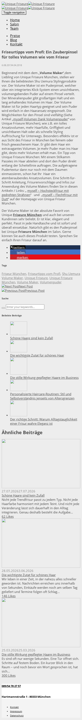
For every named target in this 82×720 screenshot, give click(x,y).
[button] (17, 247)
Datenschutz (17, 715)
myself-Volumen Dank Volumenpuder (40, 119)
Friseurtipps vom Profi (44, 274)
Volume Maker (27, 282)
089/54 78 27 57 (11, 686)
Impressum (16, 711)
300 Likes (9, 675)
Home (15, 20)
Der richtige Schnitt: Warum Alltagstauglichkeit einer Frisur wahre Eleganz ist (43, 421)
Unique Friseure (36, 278)
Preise (15, 35)
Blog (13, 40)
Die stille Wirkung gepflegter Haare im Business (44, 377)
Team (14, 28)
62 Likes (8, 516)
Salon (14, 24)
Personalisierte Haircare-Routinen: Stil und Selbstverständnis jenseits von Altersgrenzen (42, 396)
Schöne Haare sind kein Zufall (31, 338)
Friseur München (14, 274)
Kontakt (16, 44)
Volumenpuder (51, 282)
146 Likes (9, 596)
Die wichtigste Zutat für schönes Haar (37, 355)
